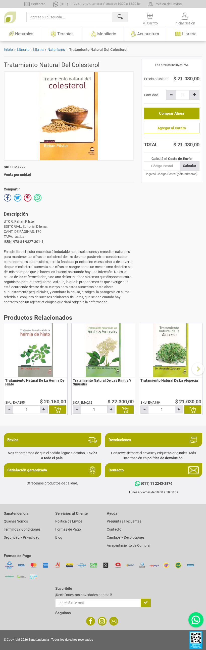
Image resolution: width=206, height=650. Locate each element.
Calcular (189, 166)
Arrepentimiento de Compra (128, 545)
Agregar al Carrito (172, 128)
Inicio (8, 49)
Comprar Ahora (171, 113)
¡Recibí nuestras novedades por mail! (83, 595)
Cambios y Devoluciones (125, 537)
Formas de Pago (68, 529)
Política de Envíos (168, 4)
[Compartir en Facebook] (7, 198)
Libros (38, 49)
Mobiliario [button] (106, 33)
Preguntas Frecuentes (124, 521)
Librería (23, 49)
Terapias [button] (65, 33)
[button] (150, 18)
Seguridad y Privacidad (21, 537)
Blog (58, 537)
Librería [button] (189, 33)
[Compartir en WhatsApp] (37, 198)
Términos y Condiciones (22, 529)
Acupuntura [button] (148, 33)
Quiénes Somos (16, 521)
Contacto (38, 4)
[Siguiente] (198, 369)
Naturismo (56, 49)
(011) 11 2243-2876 (100, 4)
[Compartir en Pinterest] (27, 198)
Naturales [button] (24, 33)
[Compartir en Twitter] (17, 198)
